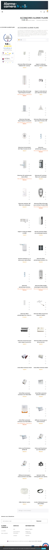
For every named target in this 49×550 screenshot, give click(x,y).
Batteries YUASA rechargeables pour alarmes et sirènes (41, 476)
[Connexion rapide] (44, 11)
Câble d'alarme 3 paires (24, 502)
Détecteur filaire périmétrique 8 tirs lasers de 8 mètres (24, 315)
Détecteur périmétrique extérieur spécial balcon (40, 149)
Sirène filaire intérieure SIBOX (41, 367)
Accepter (43, 548)
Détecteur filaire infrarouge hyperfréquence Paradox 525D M (24, 92)
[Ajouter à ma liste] (29, 55)
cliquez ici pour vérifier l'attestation (35, 541)
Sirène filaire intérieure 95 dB (25, 367)
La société (3, 530)
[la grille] (19, 40)
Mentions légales (28, 529)
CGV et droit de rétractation (16, 532)
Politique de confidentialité (28, 532)
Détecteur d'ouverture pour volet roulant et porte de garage (24, 342)
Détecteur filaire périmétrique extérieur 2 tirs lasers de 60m (41, 260)
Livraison (15, 535)
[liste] (21, 40)
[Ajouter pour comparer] (29, 58)
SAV (14, 529)
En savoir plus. (38, 548)
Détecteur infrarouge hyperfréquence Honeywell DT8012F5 (24, 121)
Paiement (27, 535)
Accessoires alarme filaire (7, 27)
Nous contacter (4, 533)
